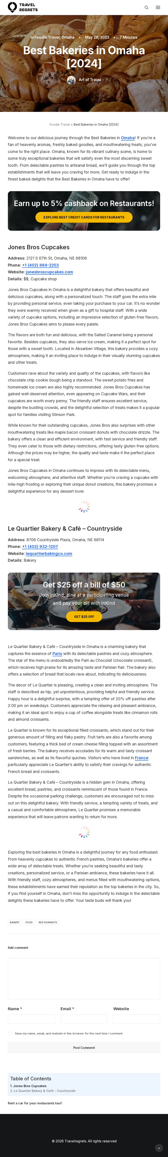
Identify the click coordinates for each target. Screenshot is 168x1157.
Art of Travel (90, 80)
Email (67, 1008)
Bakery (14, 922)
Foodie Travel (47, 37)
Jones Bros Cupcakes (30, 1086)
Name (15, 1008)
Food (29, 922)
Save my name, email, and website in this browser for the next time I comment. (69, 1033)
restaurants (48, 922)
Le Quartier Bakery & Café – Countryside (44, 1091)
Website (121, 1008)
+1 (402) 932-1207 (40, 546)
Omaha (67, 37)
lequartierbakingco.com (49, 553)
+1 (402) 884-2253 (40, 265)
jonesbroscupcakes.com (49, 272)
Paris (57, 653)
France (141, 757)
